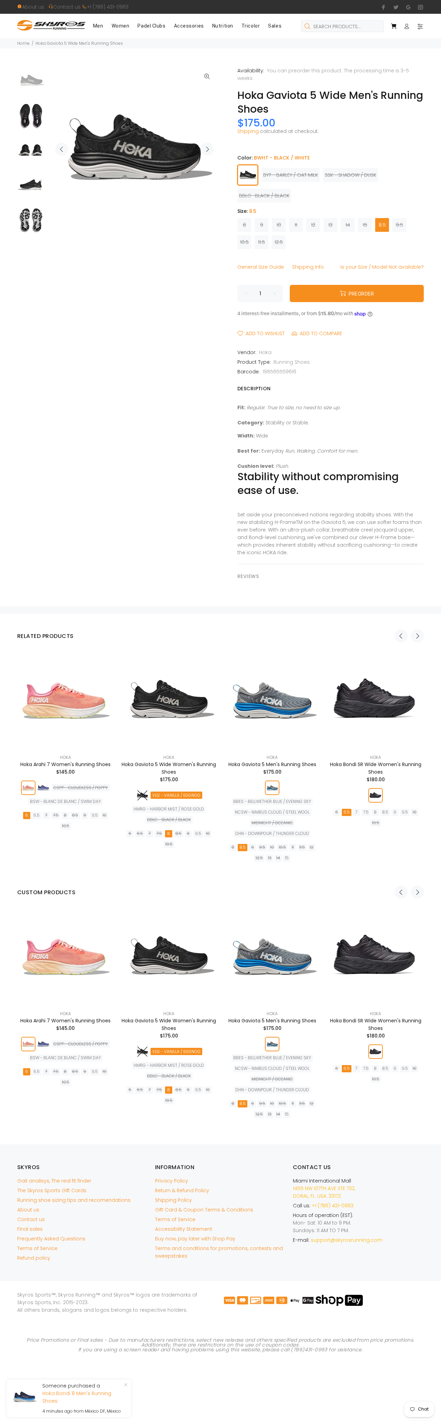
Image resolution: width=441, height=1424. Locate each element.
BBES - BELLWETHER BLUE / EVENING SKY (272, 801)
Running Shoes (292, 362)
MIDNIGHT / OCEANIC (272, 823)
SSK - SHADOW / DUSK (350, 175)
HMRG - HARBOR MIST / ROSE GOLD (169, 809)
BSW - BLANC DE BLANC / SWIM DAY (65, 801)
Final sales (30, 1229)
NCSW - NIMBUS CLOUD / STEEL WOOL (272, 812)
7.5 (56, 815)
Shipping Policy (173, 1200)
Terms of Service (37, 1248)
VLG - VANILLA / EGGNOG (176, 795)
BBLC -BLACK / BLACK (264, 195)
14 (348, 224)
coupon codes (280, 1344)
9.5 (399, 224)
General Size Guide (260, 267)
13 (330, 224)
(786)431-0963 (309, 1349)
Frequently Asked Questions (51, 1238)
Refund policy (33, 1258)
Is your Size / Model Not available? (382, 267)
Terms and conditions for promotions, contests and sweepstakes (219, 1252)
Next (207, 149)
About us (35, 6)
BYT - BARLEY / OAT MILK (290, 175)
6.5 (36, 815)
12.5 (279, 242)
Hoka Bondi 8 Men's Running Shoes (76, 1397)
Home (23, 43)
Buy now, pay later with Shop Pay (195, 1238)
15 (365, 224)
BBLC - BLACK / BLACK (169, 820)
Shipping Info (308, 267)
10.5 (244, 242)
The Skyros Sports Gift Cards (51, 1190)
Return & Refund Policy (182, 1190)
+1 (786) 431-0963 (108, 6)
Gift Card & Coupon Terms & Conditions (204, 1209)
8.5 (382, 224)
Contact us (67, 6)
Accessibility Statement (183, 1229)
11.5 (261, 242)
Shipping (248, 131)
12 (313, 224)
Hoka (265, 352)
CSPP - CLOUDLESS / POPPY (80, 788)
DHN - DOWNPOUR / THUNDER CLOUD (272, 833)
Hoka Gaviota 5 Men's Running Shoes (272, 764)
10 (279, 224)
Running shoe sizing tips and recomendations (74, 1200)
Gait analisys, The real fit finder (54, 1180)
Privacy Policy (171, 1180)
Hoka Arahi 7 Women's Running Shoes (65, 764)
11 (296, 224)
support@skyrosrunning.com (346, 1240)
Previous (61, 149)
